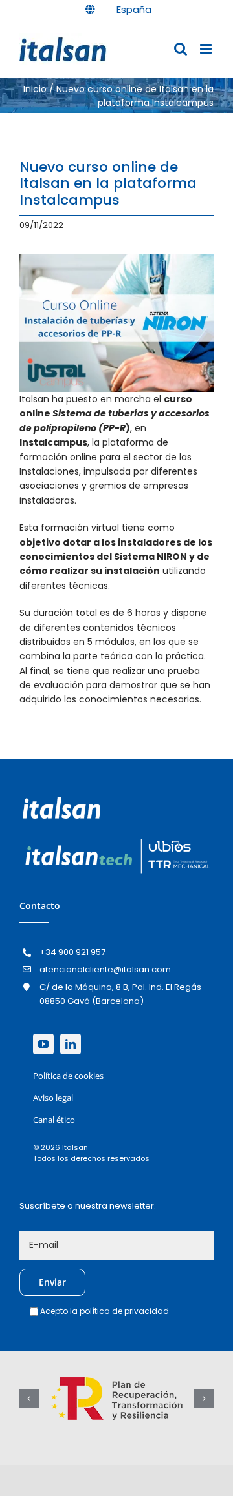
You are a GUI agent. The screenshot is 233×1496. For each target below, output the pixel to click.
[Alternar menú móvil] (207, 49)
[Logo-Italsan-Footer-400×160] (61, 801)
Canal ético (54, 1119)
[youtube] (43, 1044)
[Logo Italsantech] (116, 839)
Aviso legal (53, 1097)
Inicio (35, 89)
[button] (29, 1398)
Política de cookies (68, 1075)
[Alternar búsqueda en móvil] (180, 49)
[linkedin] (70, 1044)
